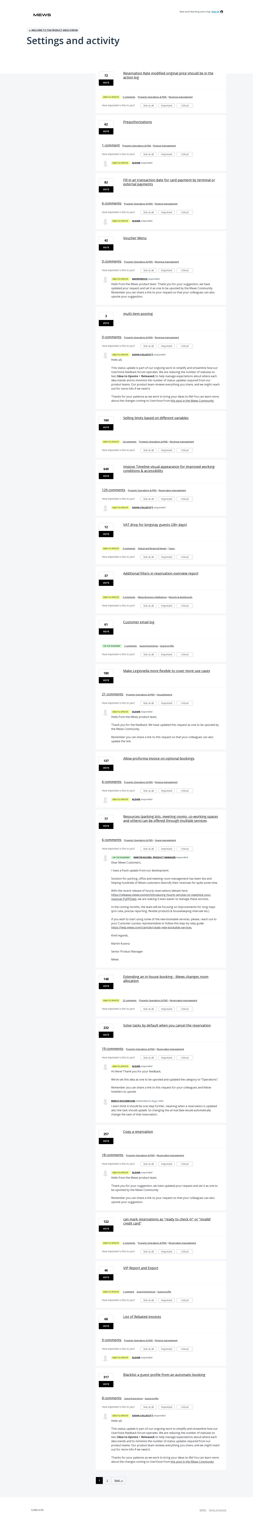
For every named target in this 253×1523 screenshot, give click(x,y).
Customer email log (138, 622)
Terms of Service (217, 1510)
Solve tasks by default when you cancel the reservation (167, 1025)
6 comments (112, 203)
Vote (106, 82)
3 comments (129, 597)
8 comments (112, 1398)
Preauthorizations (137, 122)
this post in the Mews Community (192, 401)
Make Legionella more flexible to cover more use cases (166, 670)
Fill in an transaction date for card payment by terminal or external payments (169, 182)
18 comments (112, 1155)
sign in (215, 11)
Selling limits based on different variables (156, 418)
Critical (187, 106)
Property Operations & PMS (152, 96)
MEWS (203, 1510)
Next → (118, 1480)
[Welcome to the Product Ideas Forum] (42, 15)
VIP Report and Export (140, 1268)
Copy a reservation (138, 1131)
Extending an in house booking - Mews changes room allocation (165, 978)
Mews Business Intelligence (152, 597)
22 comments (129, 1000)
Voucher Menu (135, 238)
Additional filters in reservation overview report (160, 573)
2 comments (130, 645)
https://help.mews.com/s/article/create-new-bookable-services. (151, 927)
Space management (165, 840)
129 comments (113, 490)
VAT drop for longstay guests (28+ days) (155, 524)
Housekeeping (164, 694)
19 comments (112, 1048)
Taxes (171, 548)
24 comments (129, 441)
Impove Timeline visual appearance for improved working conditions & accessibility (169, 468)
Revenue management (181, 96)
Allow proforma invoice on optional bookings (158, 758)
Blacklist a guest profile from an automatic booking (164, 1374)
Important (168, 106)
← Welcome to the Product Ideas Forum (53, 30)
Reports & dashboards (180, 597)
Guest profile (167, 645)
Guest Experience (148, 645)
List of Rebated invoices (142, 1316)
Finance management (164, 145)
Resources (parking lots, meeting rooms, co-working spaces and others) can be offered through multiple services (170, 818)
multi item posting (138, 313)
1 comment (111, 145)
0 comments (112, 261)
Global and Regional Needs (152, 548)
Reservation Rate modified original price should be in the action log (168, 75)
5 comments (129, 96)
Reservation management (172, 490)
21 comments (112, 694)
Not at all (150, 106)
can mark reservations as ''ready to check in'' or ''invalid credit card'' (166, 1221)
